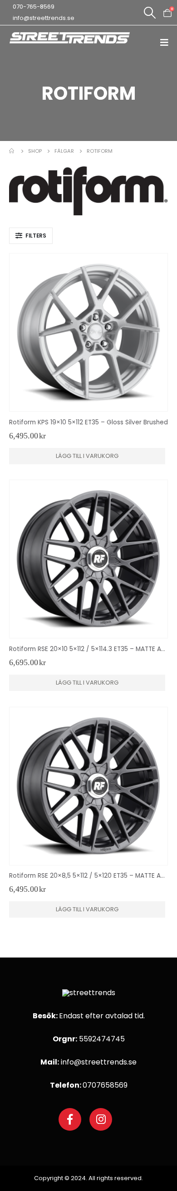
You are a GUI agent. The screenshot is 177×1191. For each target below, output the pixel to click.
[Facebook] (70, 1119)
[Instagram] (100, 1119)
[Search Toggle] (150, 13)
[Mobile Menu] (167, 42)
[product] (88, 332)
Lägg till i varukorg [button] (87, 456)
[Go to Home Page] (12, 151)
